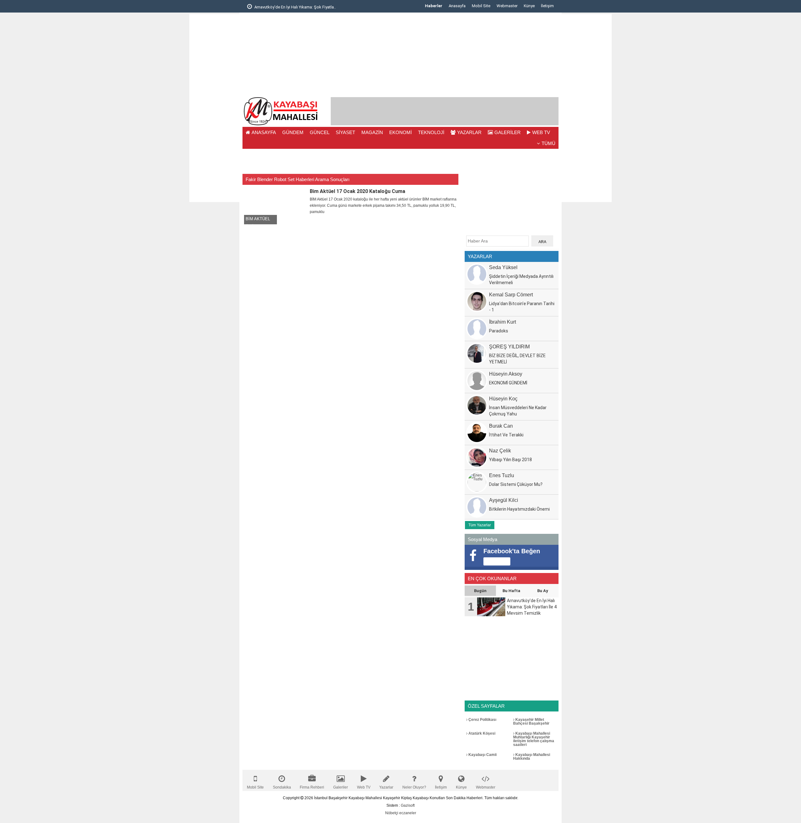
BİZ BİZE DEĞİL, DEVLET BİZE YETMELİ (517, 358)
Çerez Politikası (481, 719)
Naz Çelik (500, 450)
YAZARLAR (469, 132)
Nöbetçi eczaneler (400, 813)
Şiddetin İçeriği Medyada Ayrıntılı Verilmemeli (521, 279)
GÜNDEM (293, 132)
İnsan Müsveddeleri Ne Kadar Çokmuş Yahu (518, 410)
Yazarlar (386, 787)
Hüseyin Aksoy (505, 374)
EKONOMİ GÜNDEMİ (508, 382)
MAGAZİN (372, 132)
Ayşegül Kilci (503, 500)
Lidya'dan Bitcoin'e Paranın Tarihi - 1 (521, 306)
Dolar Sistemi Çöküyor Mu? (516, 484)
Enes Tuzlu (501, 475)
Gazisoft (408, 805)
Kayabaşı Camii (482, 755)
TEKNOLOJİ (431, 132)
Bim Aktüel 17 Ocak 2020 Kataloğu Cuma (357, 191)
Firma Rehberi (312, 787)
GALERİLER (507, 132)
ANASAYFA (264, 132)
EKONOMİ (400, 132)
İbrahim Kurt (502, 322)
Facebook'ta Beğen (511, 551)
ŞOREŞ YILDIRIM (509, 346)
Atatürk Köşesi (481, 733)
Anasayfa (457, 5)
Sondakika (282, 787)
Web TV (363, 787)
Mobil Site (481, 5)
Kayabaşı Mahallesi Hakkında (531, 757)
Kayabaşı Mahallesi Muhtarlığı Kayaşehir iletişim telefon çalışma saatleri (533, 739)
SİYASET (345, 132)
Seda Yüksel (503, 267)
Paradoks (498, 330)
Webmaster (507, 5)
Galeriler (340, 787)
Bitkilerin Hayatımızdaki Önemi (519, 509)
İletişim (547, 5)
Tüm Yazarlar (479, 525)
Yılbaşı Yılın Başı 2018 (510, 459)
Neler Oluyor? (414, 787)
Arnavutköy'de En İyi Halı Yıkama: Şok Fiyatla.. (294, 7)
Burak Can (501, 426)
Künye (529, 5)
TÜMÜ (548, 143)
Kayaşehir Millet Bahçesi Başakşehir (531, 721)
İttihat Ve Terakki (506, 434)
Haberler (433, 5)
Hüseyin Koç (503, 398)
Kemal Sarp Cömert (511, 294)
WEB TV (541, 132)
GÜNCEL (319, 132)
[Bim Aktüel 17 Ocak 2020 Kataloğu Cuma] (275, 205)
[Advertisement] (214, 108)
